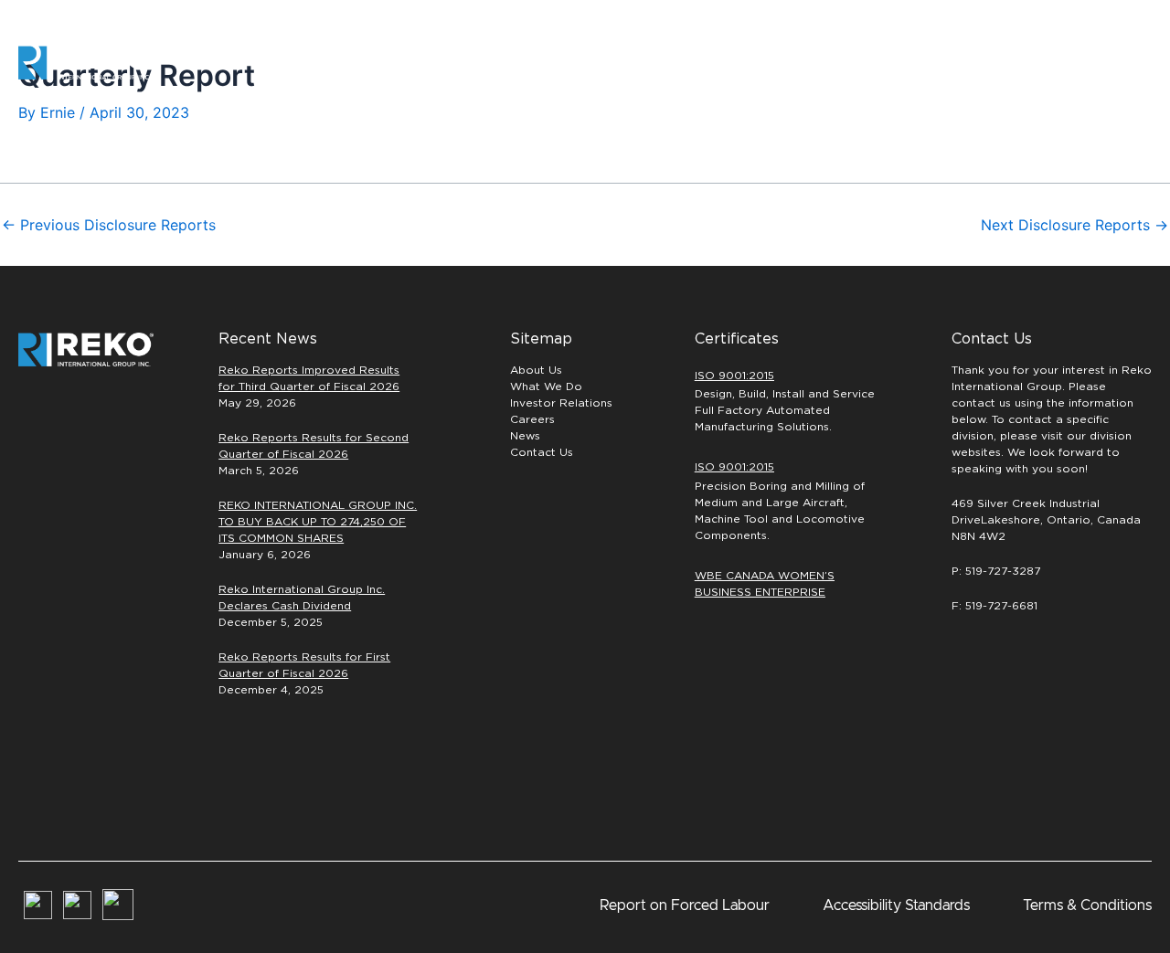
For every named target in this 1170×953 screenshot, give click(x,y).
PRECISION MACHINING (700, 62)
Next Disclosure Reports (1074, 224)
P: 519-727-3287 (996, 571)
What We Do (546, 386)
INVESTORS (953, 62)
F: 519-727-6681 (994, 605)
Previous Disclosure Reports (109, 224)
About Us (536, 370)
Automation (555, 62)
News (525, 435)
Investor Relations (561, 402)
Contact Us (541, 452)
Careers (833, 62)
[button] (1092, 63)
